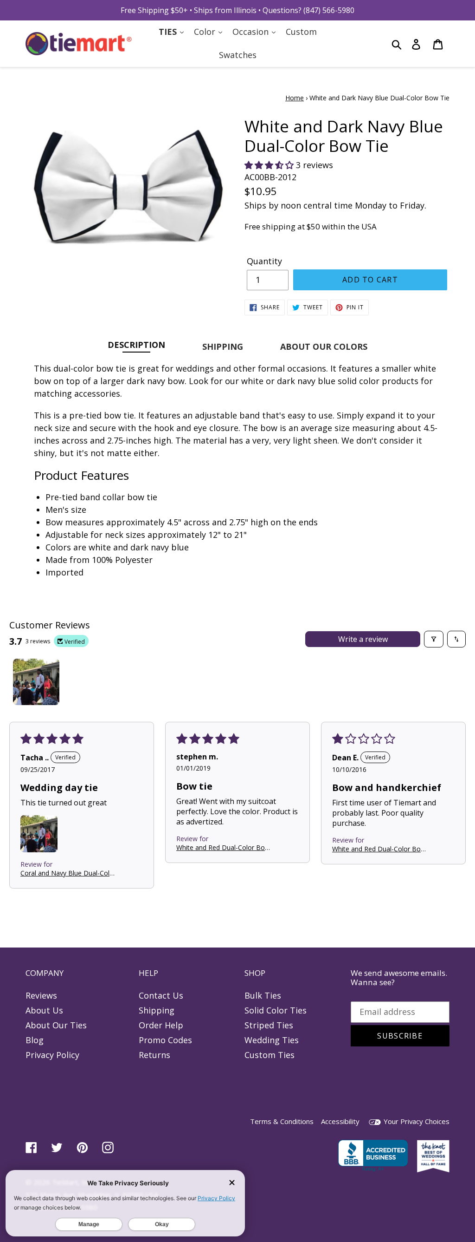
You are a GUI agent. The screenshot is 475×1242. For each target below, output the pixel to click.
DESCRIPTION (136, 344)
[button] (270, 164)
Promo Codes (165, 1040)
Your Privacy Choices (415, 1121)
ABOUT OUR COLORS (323, 346)
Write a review (363, 639)
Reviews (41, 995)
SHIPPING (222, 346)
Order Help (161, 1025)
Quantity (264, 261)
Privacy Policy (52, 1054)
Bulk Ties (262, 995)
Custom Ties (269, 1054)
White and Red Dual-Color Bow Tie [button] (223, 847)
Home (294, 97)
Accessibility (340, 1121)
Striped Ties (268, 1025)
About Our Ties (56, 1025)
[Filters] (433, 639)
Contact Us (161, 995)
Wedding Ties (271, 1040)
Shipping (156, 1010)
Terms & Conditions (282, 1121)
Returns (154, 1054)
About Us (44, 1010)
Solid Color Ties (275, 1010)
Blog (35, 1040)
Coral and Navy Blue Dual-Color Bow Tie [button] (68, 873)
